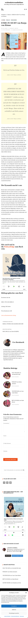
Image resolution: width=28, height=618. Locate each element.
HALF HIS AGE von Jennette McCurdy (12, 568)
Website (5, 451)
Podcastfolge (9, 247)
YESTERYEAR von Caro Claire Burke (12, 575)
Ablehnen (14, 609)
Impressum (22, 616)
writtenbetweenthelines (14, 2)
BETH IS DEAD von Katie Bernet (10, 579)
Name (4, 435)
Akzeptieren (14, 606)
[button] (26, 592)
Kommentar (6, 423)
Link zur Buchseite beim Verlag (8, 315)
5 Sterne (9, 14)
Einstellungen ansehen (14, 613)
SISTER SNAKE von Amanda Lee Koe (12, 582)
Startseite (3, 14)
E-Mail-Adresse (7, 443)
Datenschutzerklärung (15, 616)
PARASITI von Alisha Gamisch (10, 571)
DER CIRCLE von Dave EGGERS (11, 331)
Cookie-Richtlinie (7, 616)
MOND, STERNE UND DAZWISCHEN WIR (13, 323)
